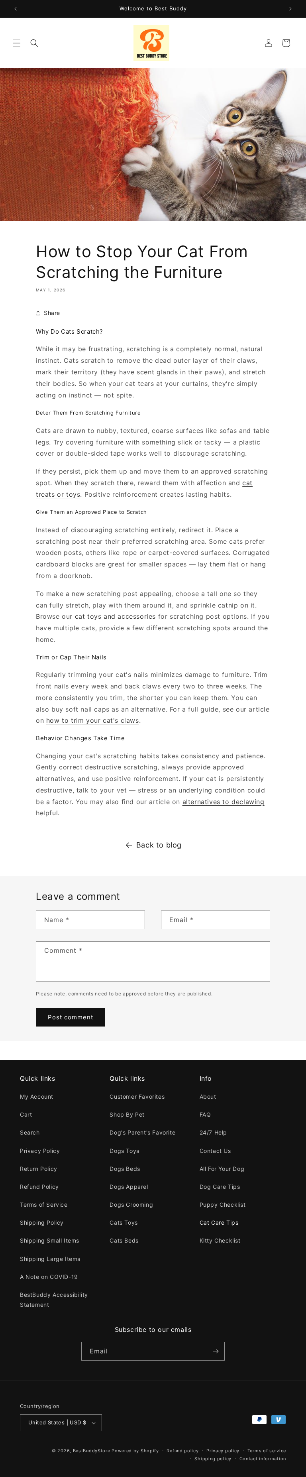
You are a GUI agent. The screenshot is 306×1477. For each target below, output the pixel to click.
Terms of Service (44, 1204)
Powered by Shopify (135, 1450)
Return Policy (38, 1168)
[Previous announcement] (15, 9)
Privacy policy (222, 1450)
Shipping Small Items (49, 1240)
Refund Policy (39, 1186)
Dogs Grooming (131, 1204)
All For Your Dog (222, 1168)
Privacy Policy (40, 1150)
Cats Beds (124, 1240)
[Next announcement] (290, 9)
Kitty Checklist (220, 1240)
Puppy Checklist (223, 1204)
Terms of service (266, 1450)
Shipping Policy (42, 1222)
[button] (17, 43)
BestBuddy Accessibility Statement (54, 1299)
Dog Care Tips (220, 1186)
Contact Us (215, 1150)
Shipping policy (212, 1458)
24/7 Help (213, 1132)
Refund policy (182, 1450)
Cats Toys (123, 1222)
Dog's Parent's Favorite (142, 1132)
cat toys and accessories (115, 616)
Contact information (262, 1458)
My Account (36, 1096)
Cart (26, 1114)
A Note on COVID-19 (49, 1276)
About (208, 1096)
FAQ (205, 1114)
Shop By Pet (127, 1114)
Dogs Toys (124, 1150)
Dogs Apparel (129, 1186)
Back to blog (159, 845)
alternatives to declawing (223, 802)
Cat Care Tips (219, 1222)
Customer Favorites (137, 1096)
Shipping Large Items (50, 1258)
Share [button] (52, 312)
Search (30, 1132)
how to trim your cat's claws (92, 720)
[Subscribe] (215, 1351)
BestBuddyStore (91, 1450)
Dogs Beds (125, 1168)
